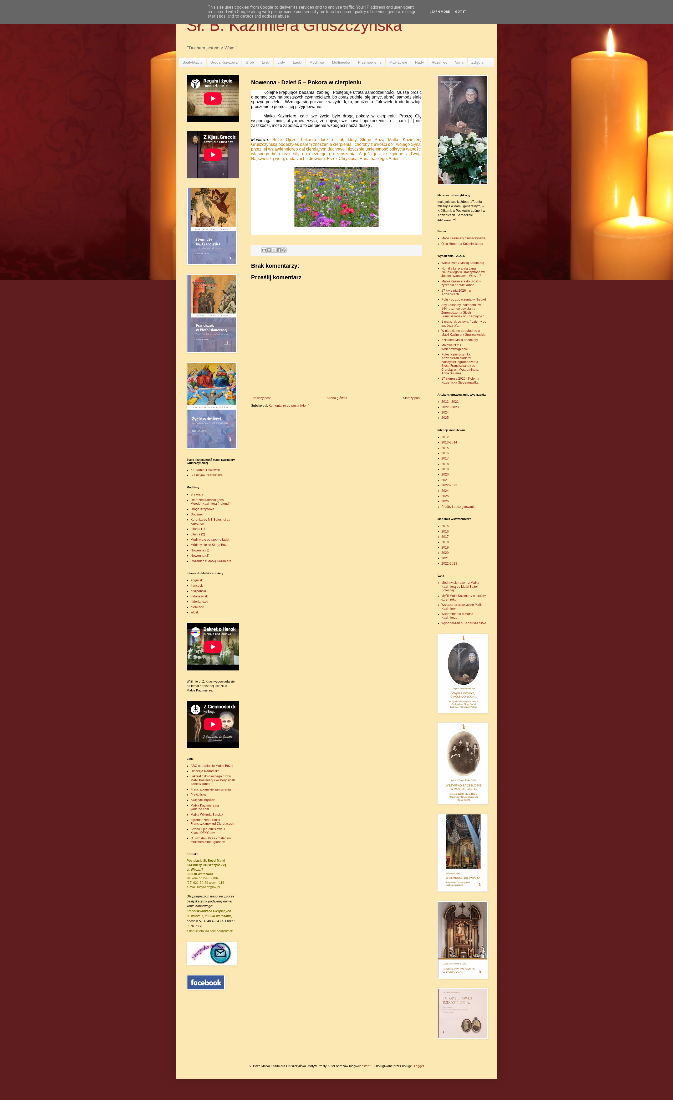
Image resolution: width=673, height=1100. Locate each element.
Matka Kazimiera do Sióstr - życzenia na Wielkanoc (461, 283)
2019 (445, 469)
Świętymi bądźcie (203, 800)
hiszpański (198, 591)
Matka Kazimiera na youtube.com (205, 807)
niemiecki (197, 607)
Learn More (440, 12)
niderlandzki (199, 601)
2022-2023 (449, 485)
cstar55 (367, 1066)
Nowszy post (261, 398)
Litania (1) (198, 529)
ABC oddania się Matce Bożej (212, 766)
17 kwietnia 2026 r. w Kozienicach (456, 292)
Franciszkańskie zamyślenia (211, 789)
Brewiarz (197, 494)
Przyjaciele (398, 62)
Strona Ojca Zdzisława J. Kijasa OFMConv (208, 831)
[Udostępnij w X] (274, 250)
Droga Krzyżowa (224, 62)
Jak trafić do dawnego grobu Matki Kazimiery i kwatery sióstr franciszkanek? (213, 780)
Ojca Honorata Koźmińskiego (462, 244)
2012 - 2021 (450, 402)
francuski (197, 585)
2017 (445, 458)
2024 (445, 412)
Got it (460, 12)
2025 (445, 418)
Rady (419, 62)
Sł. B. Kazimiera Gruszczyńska (294, 25)
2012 (445, 437)
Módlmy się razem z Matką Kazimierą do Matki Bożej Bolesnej (460, 586)
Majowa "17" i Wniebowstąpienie (454, 347)
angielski (197, 580)
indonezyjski (199, 596)
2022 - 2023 (450, 407)
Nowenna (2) (200, 555)
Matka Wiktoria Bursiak (207, 815)
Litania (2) (198, 534)
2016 (445, 453)
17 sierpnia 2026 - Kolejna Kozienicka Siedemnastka (460, 380)
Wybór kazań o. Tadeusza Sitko (463, 623)
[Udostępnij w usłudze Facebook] (279, 250)
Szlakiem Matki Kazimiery (459, 340)
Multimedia (341, 62)
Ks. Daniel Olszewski (206, 470)
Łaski (297, 62)
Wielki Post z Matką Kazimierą (462, 263)
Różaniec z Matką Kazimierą (211, 561)
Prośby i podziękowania (458, 507)
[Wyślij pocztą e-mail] (264, 250)
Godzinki (197, 514)
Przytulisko (198, 795)
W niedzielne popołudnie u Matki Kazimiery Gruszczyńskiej (463, 332)
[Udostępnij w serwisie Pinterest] (284, 250)
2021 (445, 480)
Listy (281, 62)
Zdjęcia (477, 62)
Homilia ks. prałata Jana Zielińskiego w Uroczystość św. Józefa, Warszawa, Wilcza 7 (463, 272)
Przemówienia (369, 62)
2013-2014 (449, 442)
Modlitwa (316, 62)
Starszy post (411, 398)
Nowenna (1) (200, 550)
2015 (445, 448)
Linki (265, 62)
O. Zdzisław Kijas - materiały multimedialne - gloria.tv (211, 840)
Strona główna (337, 398)
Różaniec (439, 62)
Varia (459, 62)
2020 (445, 474)
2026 (445, 501)
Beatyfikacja (192, 62)
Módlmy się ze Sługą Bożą (209, 545)
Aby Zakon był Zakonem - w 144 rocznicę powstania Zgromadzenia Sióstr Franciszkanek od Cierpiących (463, 310)
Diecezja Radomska (205, 771)
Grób (250, 62)
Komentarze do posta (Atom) (289, 405)
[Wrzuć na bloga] (269, 250)
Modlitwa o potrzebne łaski (210, 539)
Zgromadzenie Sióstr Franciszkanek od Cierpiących (212, 821)
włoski (195, 612)
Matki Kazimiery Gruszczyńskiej (463, 238)
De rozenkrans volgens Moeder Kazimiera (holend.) (211, 501)
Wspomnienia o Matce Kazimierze (457, 615)
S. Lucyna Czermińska (207, 475)
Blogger (418, 1066)
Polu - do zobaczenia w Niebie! (463, 299)
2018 (445, 464)
